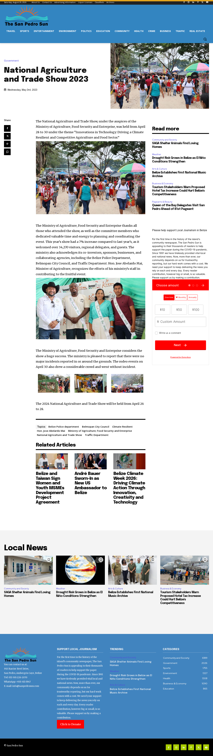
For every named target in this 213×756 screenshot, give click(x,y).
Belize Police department (63, 426)
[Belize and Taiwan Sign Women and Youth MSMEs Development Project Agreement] (52, 461)
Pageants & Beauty (162, 201)
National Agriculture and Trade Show (59, 435)
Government (11, 61)
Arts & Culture (159, 168)
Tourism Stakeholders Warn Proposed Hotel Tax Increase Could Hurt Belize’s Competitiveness (178, 191)
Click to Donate (70, 724)
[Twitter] (202, 2)
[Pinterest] (198, 2)
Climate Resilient (122, 426)
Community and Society (164, 139)
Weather (156, 154)
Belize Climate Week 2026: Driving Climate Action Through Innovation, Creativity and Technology (129, 488)
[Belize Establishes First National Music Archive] (132, 570)
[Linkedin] (193, 2)
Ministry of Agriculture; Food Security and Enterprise (100, 430)
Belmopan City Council (95, 426)
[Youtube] (207, 2)
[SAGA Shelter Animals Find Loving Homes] (28, 570)
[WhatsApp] (7, 152)
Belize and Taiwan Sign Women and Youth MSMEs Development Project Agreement (50, 488)
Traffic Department (96, 435)
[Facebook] (184, 2)
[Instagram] (189, 2)
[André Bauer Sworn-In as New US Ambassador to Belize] (91, 461)
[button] (205, 39)
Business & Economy (162, 183)
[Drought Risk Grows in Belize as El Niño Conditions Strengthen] (80, 570)
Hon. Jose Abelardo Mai (51, 430)
